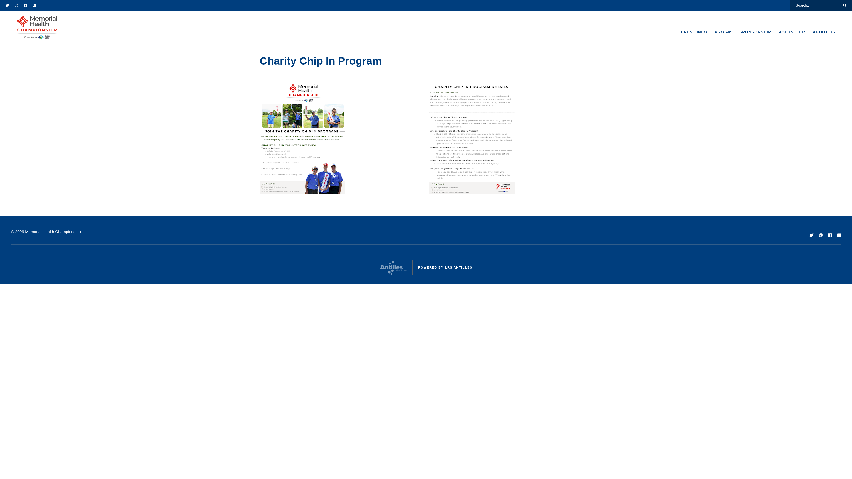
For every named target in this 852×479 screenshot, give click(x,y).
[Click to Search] (844, 6)
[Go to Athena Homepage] (37, 28)
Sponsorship (755, 32)
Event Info (694, 32)
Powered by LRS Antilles (445, 267)
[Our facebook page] (25, 6)
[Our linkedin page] (34, 6)
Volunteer (792, 32)
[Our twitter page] (7, 6)
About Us (824, 32)
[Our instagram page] (16, 6)
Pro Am (723, 32)
